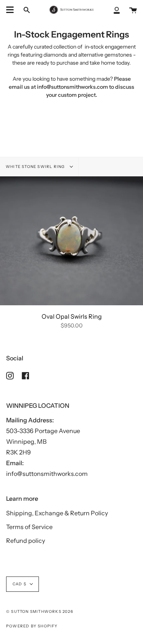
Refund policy (25, 540)
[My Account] (116, 10)
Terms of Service (29, 527)
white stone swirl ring (36, 166)
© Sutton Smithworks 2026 (39, 611)
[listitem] (71, 83)
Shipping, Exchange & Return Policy (57, 513)
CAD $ (19, 583)
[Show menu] (9, 10)
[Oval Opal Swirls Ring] (71, 241)
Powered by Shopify (32, 626)
